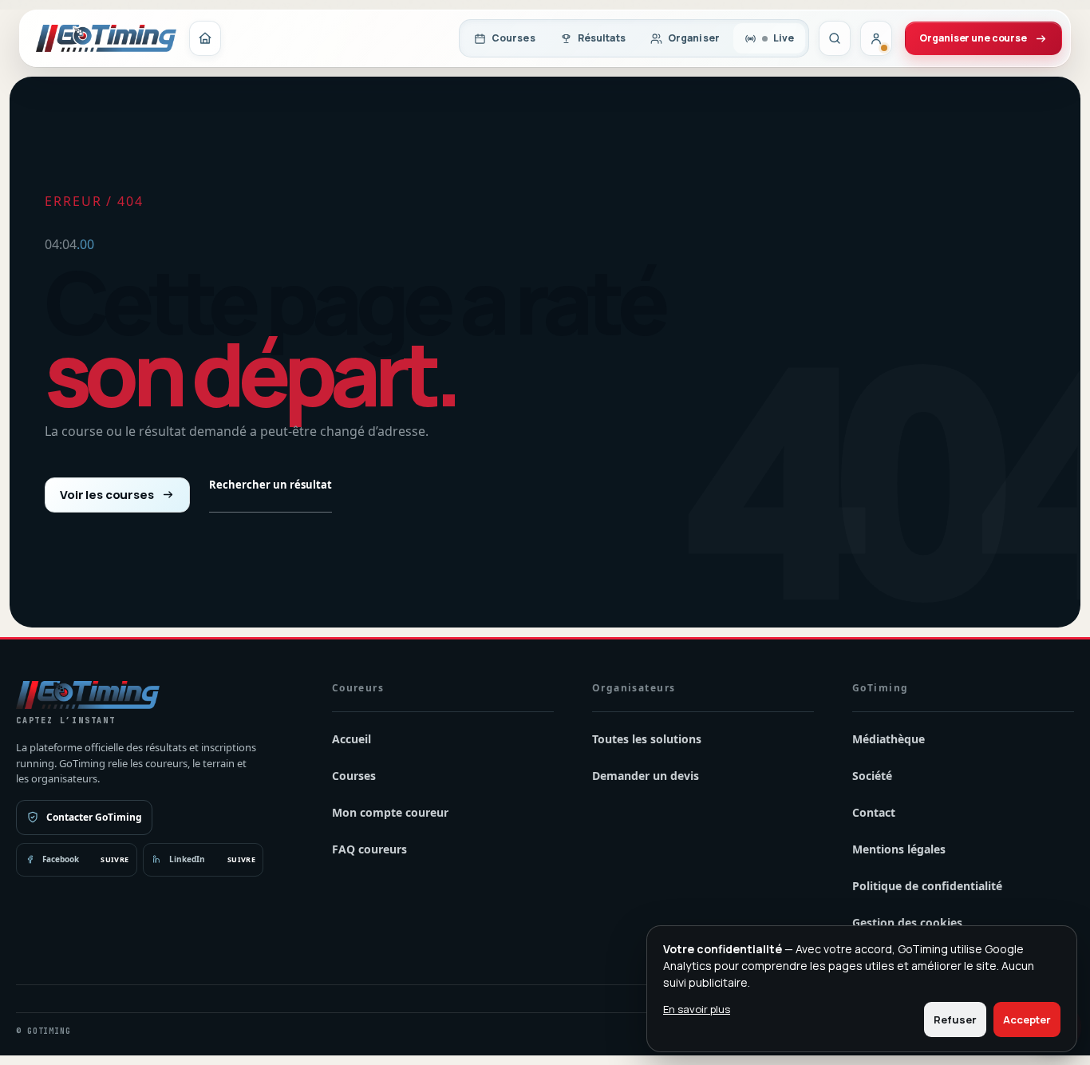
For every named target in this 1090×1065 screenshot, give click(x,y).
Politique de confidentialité (927, 885)
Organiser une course (973, 38)
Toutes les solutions (646, 738)
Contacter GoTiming (94, 817)
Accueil (351, 738)
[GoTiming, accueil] (106, 38)
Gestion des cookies (907, 922)
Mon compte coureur (390, 812)
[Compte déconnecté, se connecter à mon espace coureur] (876, 38)
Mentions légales (899, 849)
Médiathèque (888, 738)
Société (872, 775)
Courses (513, 38)
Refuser (955, 1019)
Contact (873, 812)
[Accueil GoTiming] (205, 38)
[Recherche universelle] (835, 38)
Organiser (694, 38)
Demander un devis (645, 775)
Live (783, 38)
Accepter (1027, 1019)
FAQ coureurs (369, 849)
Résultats (602, 38)
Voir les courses (107, 494)
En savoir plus (696, 1009)
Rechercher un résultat (270, 484)
